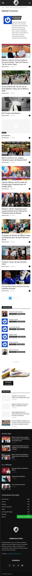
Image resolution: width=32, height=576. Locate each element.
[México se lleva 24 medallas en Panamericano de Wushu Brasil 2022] (6, 457)
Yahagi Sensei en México (18, 476)
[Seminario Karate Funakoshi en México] (6, 470)
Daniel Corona (5, 66)
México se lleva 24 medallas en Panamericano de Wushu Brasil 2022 (20, 456)
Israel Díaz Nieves (14, 327)
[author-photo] (8, 27)
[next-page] (17, 298)
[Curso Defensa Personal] (6, 487)
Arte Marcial (4, 110)
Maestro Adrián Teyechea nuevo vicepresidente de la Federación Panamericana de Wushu (14, 211)
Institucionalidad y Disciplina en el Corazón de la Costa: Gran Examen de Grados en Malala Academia (21, 422)
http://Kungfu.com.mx (13, 338)
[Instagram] (14, 565)
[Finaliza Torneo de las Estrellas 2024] (16, 253)
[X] (18, 565)
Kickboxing (4, 259)
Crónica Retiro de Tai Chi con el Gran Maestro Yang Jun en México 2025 (15, 89)
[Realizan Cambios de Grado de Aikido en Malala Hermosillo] (6, 406)
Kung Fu (4, 179)
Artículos (4, 206)
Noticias (4, 83)
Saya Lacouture (14, 350)
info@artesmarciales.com (14, 553)
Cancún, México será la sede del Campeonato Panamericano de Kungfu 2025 (14, 184)
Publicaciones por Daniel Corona (18, 7)
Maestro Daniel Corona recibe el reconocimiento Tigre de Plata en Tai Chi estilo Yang (15, 62)
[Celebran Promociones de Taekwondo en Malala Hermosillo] (6, 398)
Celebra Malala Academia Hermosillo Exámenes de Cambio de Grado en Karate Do (20, 414)
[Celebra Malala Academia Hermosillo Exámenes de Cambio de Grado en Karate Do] (6, 414)
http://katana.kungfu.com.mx (15, 315)
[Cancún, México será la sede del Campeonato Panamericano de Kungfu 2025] (16, 173)
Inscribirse (6, 136)
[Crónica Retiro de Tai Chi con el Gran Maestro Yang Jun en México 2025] (16, 77)
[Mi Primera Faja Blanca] (16, 104)
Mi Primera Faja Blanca (11, 113)
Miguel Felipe (13, 334)
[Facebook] (9, 565)
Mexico (3, 57)
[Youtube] (22, 565)
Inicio (3, 7)
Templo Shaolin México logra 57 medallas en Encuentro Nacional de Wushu (20, 447)
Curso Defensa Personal (18, 484)
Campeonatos (5, 232)
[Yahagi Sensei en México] (6, 479)
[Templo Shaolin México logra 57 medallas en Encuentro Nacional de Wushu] (6, 448)
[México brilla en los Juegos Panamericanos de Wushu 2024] (16, 149)
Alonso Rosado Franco (16, 312)
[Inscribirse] (16, 126)
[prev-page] (3, 298)
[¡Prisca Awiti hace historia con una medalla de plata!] (16, 277)
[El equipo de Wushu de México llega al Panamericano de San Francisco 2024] (16, 226)
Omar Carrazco (13, 342)
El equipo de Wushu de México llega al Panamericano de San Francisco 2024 (16, 237)
